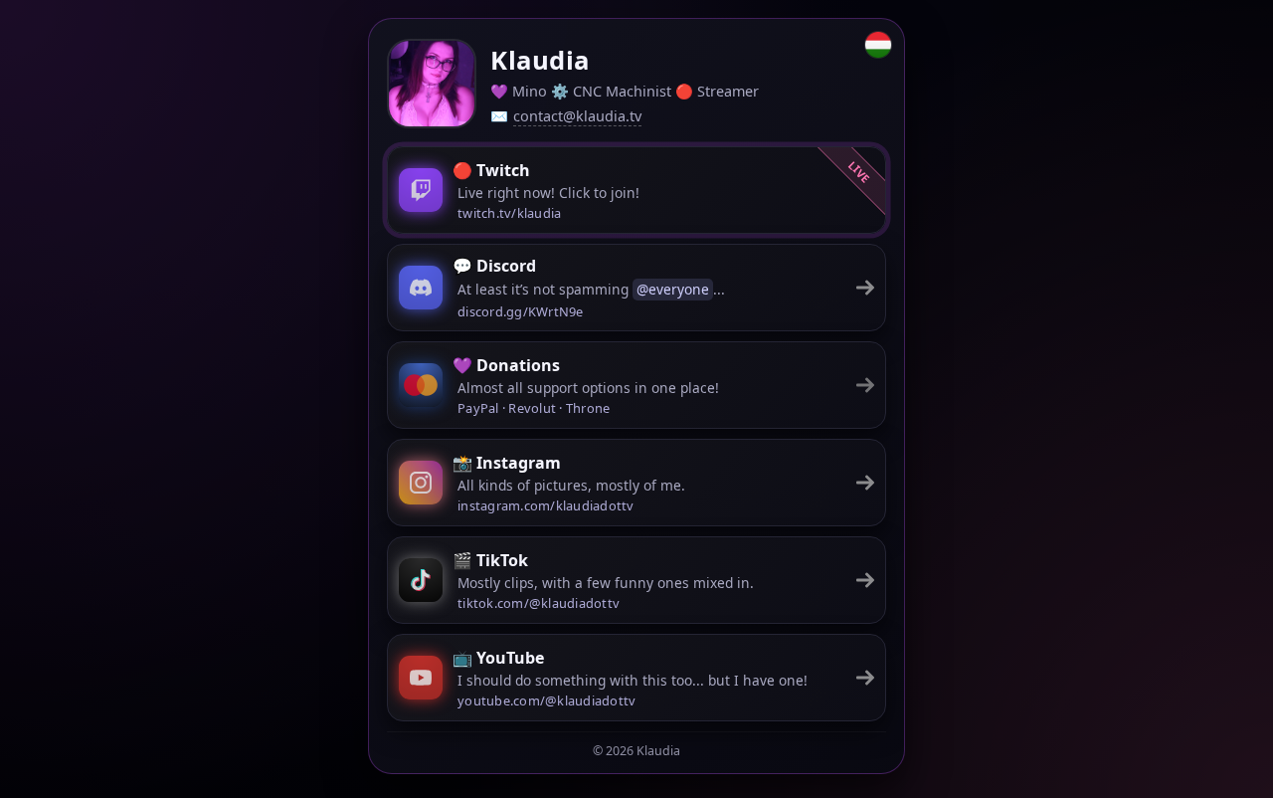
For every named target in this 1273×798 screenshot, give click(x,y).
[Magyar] (878, 45)
